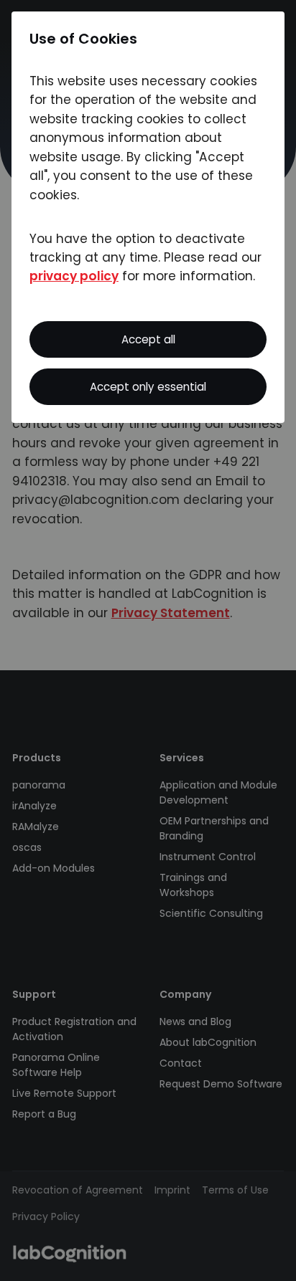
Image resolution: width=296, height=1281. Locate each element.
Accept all (148, 339)
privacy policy (74, 276)
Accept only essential (148, 386)
